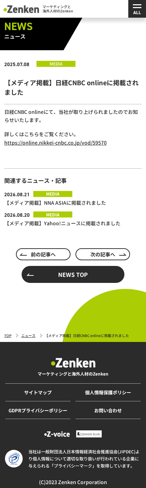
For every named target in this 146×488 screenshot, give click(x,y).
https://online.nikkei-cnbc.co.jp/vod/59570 (55, 142)
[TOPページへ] (21, 8)
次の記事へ (102, 254)
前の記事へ (43, 254)
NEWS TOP (73, 274)
